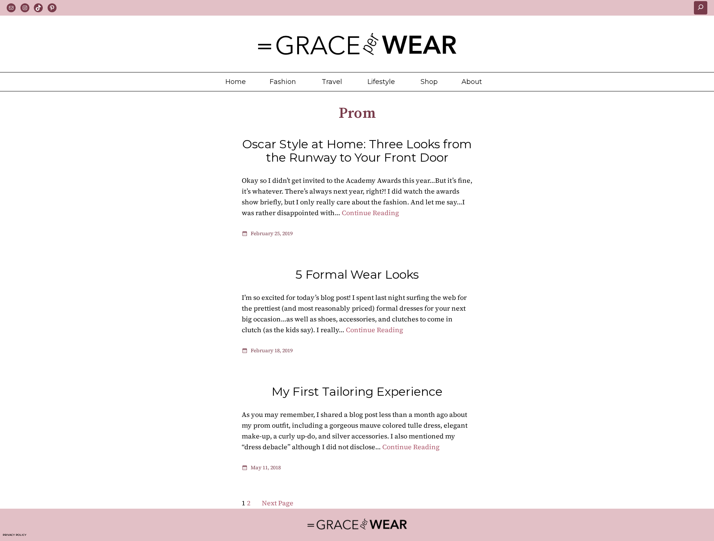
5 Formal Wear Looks (357, 274)
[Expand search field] (700, 7)
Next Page (277, 503)
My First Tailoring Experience (357, 391)
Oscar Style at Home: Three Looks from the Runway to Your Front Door (357, 150)
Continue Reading (370, 212)
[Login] (485, 81)
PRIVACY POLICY (14, 535)
